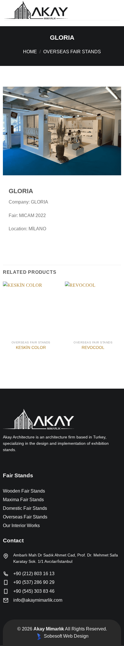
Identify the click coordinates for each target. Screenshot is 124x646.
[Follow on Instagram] (13, 462)
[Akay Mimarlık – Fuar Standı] (44, 10)
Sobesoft (52, 636)
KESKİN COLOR (31, 347)
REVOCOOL (93, 347)
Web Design (76, 636)
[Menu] (116, 10)
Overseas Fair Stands (72, 51)
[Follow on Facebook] (6, 462)
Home (30, 51)
